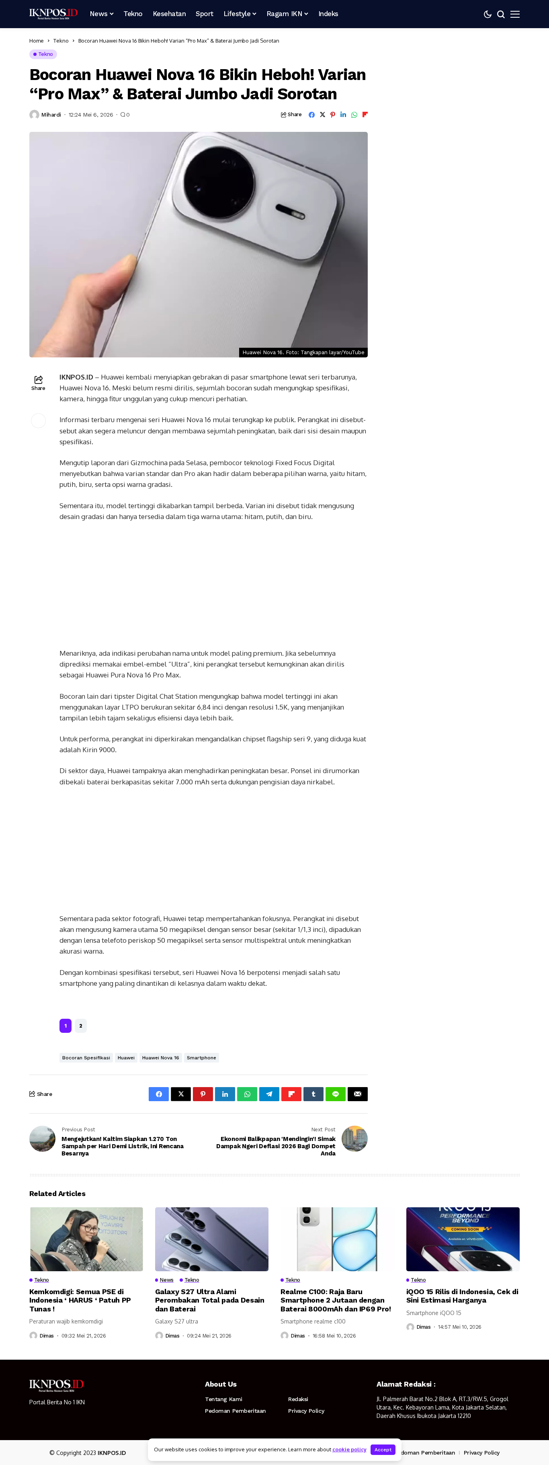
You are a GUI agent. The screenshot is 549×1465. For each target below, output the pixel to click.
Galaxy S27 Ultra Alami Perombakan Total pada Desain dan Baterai (209, 1300)
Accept (383, 1450)
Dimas (46, 1336)
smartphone (201, 1058)
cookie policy (349, 1449)
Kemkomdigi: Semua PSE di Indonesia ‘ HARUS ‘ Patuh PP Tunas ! (80, 1300)
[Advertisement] (213, 588)
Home (36, 40)
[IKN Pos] (53, 14)
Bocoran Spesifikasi (86, 1058)
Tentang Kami (223, 1399)
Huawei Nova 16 (160, 1058)
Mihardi (51, 114)
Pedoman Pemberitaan (235, 1411)
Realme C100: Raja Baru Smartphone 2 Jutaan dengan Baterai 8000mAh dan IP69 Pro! (336, 1300)
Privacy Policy (306, 1411)
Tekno (61, 40)
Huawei (126, 1058)
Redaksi (298, 1399)
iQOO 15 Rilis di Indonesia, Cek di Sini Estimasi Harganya (462, 1296)
